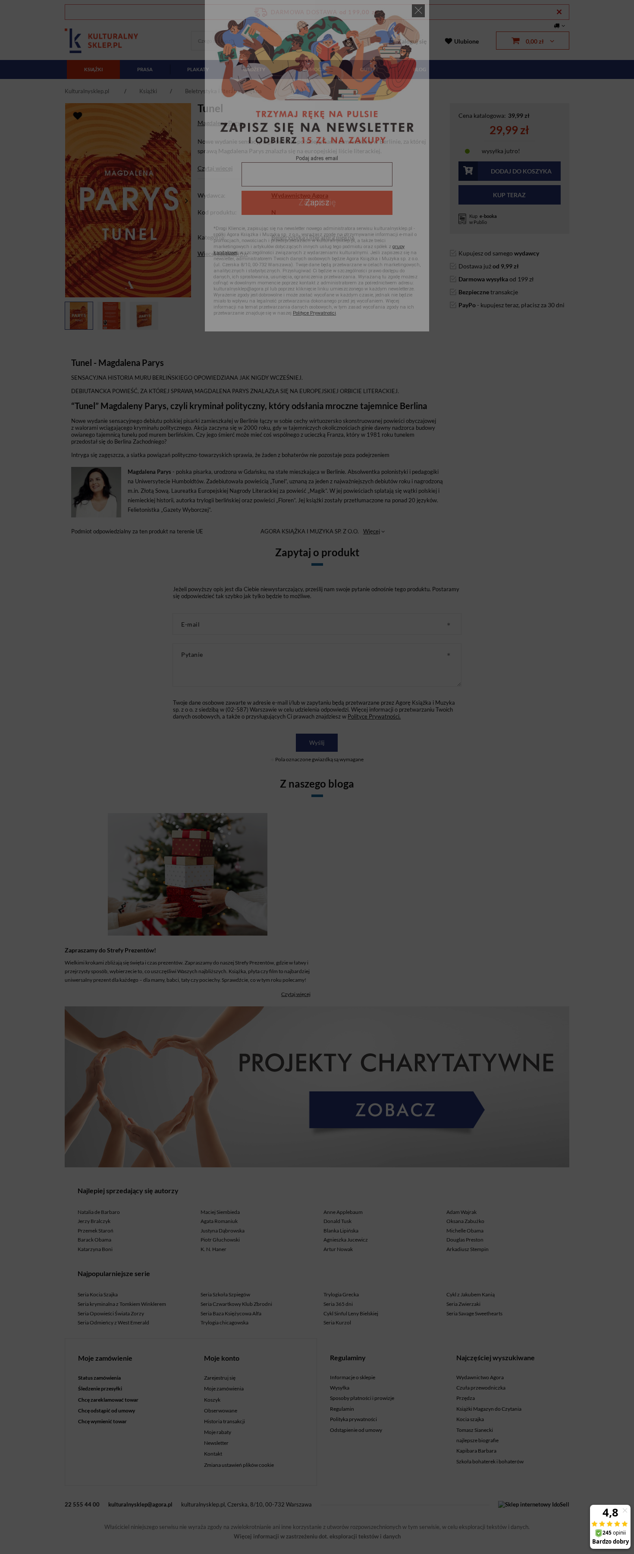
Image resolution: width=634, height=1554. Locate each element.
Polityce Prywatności (314, 313)
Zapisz (317, 203)
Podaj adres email (317, 158)
